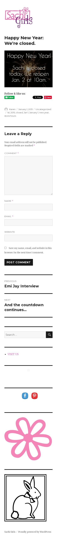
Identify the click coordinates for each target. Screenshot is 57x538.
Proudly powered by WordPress (34, 532)
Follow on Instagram (30, 376)
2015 (13, 112)
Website (9, 232)
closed (19, 112)
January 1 (33, 112)
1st (8, 112)
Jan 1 (26, 112)
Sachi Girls (9, 532)
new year (44, 112)
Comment (11, 153)
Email (8, 216)
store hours (10, 116)
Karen (12, 109)
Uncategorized (43, 109)
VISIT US (13, 354)
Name (8, 201)
